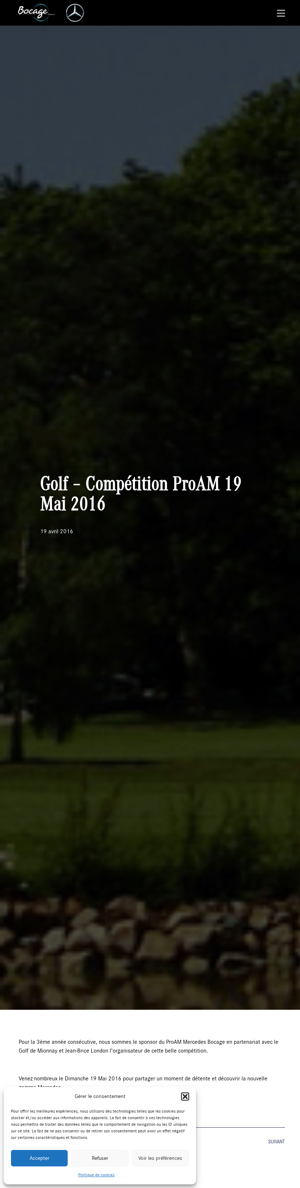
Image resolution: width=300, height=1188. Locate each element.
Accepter (39, 1158)
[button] (185, 1096)
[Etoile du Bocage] (36, 13)
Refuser (100, 1158)
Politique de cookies (96, 1175)
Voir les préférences (160, 1158)
